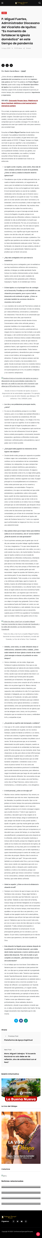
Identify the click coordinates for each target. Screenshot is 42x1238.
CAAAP (23, 71)
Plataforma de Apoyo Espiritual (18, 1040)
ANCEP (8, 1186)
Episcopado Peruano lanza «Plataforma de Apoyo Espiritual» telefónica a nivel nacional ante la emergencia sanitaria (19, 103)
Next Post (8, 1050)
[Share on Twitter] (7, 65)
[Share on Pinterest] (11, 65)
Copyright (5, 1231)
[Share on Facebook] (3, 65)
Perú (4, 13)
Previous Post (13, 1036)
